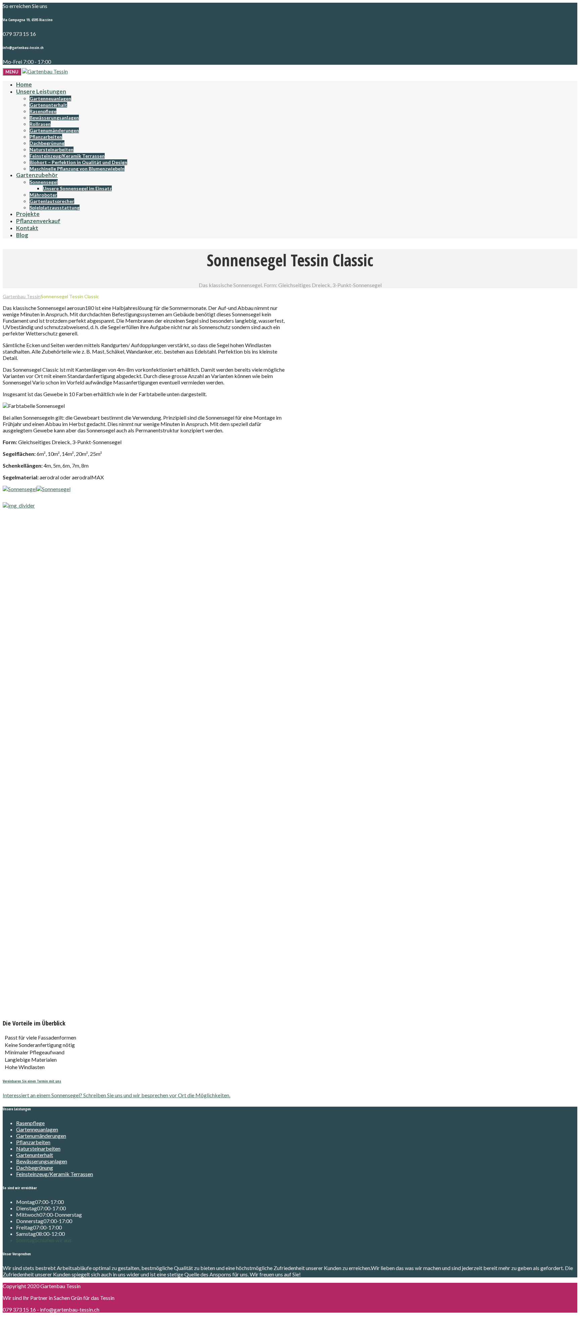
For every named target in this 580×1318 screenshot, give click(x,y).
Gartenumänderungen (54, 130)
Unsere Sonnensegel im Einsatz (77, 188)
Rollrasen (40, 124)
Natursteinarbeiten (52, 149)
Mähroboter (43, 195)
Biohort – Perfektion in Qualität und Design (78, 162)
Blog (22, 235)
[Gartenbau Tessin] (45, 71)
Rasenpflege (43, 111)
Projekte (28, 213)
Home (24, 84)
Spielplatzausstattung (55, 207)
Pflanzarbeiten (46, 137)
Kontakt (27, 227)
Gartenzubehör (37, 174)
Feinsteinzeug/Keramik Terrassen (67, 156)
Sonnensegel (44, 182)
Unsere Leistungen (41, 91)
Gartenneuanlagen (50, 98)
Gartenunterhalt (48, 105)
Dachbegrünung (47, 143)
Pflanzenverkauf (38, 220)
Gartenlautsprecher (52, 201)
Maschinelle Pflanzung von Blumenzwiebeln (77, 168)
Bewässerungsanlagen (54, 117)
